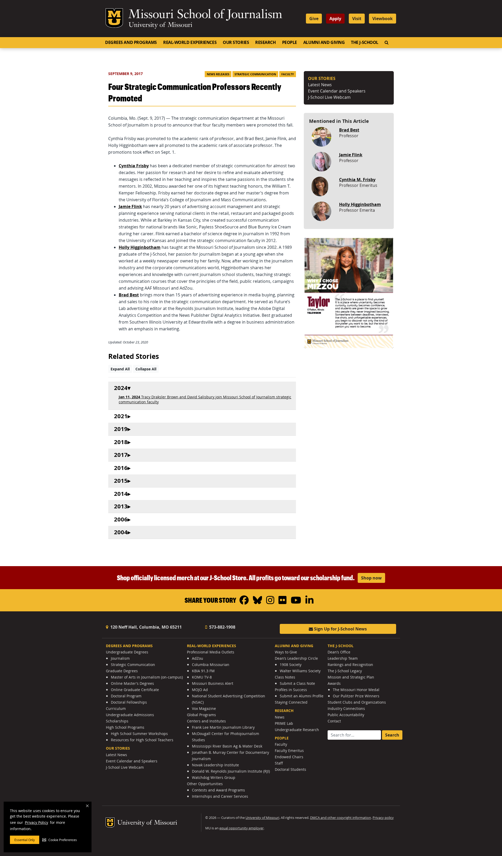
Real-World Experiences (189, 42)
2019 (121, 429)
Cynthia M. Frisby (357, 179)
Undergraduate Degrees (127, 652)
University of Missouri (160, 25)
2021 (121, 416)
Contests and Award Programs (218, 790)
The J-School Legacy (345, 670)
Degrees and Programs (131, 42)
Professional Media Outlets (210, 652)
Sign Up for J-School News (340, 629)
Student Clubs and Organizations (357, 702)
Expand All (120, 368)
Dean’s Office (339, 652)
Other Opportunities (205, 783)
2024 (121, 388)
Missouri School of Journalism (205, 15)
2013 (121, 506)
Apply (335, 18)
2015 (121, 481)
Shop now (371, 578)
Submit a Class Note (297, 683)
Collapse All (145, 368)
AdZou (197, 658)
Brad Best (349, 130)
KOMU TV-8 (202, 677)
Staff (279, 763)
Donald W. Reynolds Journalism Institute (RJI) (231, 771)
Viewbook (382, 18)
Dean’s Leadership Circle (296, 658)
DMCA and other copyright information (340, 817)
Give (313, 18)
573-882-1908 (221, 627)
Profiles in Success (291, 689)
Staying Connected (291, 702)
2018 (121, 442)
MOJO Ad (200, 689)
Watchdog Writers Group (213, 777)
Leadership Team (343, 658)
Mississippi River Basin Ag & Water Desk (227, 746)
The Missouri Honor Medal (356, 689)
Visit (356, 18)
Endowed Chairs (289, 756)
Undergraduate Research (297, 729)
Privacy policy (383, 817)
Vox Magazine (204, 708)
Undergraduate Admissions (130, 714)
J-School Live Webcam (329, 97)
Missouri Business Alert (212, 683)
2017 (121, 455)
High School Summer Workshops (139, 733)
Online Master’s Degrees (132, 683)
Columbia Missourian (210, 664)
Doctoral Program (126, 695)
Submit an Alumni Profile (301, 695)
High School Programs (125, 727)
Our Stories (236, 42)
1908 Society (290, 664)
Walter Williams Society (300, 670)
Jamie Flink (350, 155)
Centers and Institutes (206, 721)
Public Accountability (346, 714)
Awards (334, 683)
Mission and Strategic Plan (351, 677)
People (289, 42)
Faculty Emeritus (289, 750)
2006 (121, 519)
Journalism (120, 658)
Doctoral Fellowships (129, 702)
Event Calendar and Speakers (337, 91)
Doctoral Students (290, 769)
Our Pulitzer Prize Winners (356, 695)
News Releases (218, 74)
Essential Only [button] (24, 840)
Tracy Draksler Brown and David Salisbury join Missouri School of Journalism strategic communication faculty (205, 399)
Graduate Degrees (122, 670)
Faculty (287, 74)
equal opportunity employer (241, 828)
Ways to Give (286, 652)
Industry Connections (346, 708)
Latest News (320, 85)
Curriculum (116, 708)
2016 (121, 468)
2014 (121, 494)
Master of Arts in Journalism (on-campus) (147, 677)
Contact (334, 721)
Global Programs (201, 714)
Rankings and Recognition (350, 664)
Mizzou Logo (114, 18)
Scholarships (117, 721)
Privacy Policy (36, 822)
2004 (121, 532)
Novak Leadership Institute (215, 764)
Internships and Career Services (220, 796)
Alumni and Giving (324, 42)
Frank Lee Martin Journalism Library (223, 727)
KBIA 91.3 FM (203, 670)
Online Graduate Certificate (135, 689)
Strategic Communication (255, 74)
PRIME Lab (284, 723)
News (279, 717)
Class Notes (285, 677)
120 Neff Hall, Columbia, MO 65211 (145, 627)
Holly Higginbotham (360, 204)
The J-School (364, 42)
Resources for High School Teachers (142, 739)
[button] (59, 840)
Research (265, 42)
